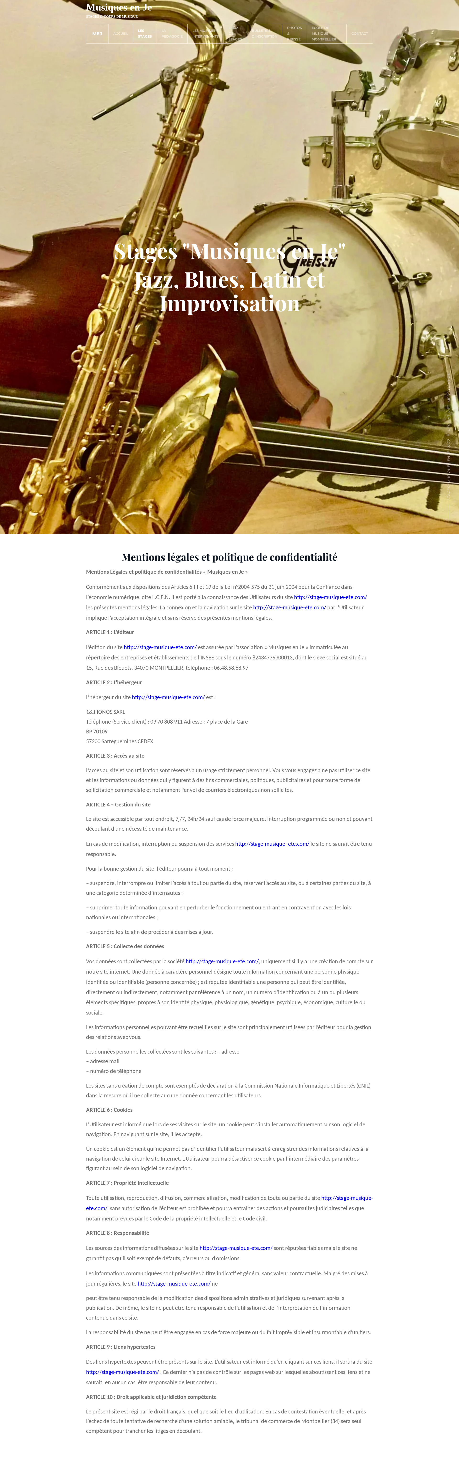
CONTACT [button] (359, 33)
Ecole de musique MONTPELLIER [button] (324, 33)
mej (97, 33)
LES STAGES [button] (145, 33)
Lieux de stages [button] (235, 33)
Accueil (120, 33)
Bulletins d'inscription (264, 33)
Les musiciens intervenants (205, 33)
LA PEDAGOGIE (172, 33)
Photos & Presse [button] (294, 33)
